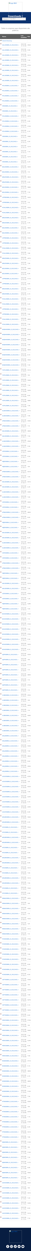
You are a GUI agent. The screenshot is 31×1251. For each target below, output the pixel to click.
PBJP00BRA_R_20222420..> (10, 461)
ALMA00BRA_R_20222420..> (11, 411)
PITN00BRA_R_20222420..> (10, 1101)
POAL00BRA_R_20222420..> (10, 207)
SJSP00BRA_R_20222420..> (10, 654)
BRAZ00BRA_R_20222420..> (10, 177)
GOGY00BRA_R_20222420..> (11, 776)
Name (4, 36)
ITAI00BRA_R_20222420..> (10, 106)
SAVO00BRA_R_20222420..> (10, 1183)
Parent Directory (7, 41)
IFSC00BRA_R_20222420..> (10, 827)
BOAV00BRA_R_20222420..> (10, 614)
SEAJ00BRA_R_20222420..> (10, 736)
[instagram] (11, 1247)
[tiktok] (15, 1247)
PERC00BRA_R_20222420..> (10, 1020)
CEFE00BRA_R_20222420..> (10, 451)
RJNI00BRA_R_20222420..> (10, 1142)
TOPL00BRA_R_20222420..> (10, 370)
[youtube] (22, 1247)
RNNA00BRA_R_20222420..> (10, 898)
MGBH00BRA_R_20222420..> (11, 329)
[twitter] (19, 1247)
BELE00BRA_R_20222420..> (10, 167)
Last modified (24, 36)
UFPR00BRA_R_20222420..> (10, 197)
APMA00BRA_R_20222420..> (11, 421)
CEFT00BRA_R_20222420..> (10, 979)
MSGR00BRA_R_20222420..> (11, 817)
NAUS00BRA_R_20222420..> (10, 431)
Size (28, 36)
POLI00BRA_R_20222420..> (10, 85)
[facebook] (7, 1247)
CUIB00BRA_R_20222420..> (10, 695)
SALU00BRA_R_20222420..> (10, 45)
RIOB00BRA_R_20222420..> (10, 1061)
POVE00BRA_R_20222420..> (10, 939)
